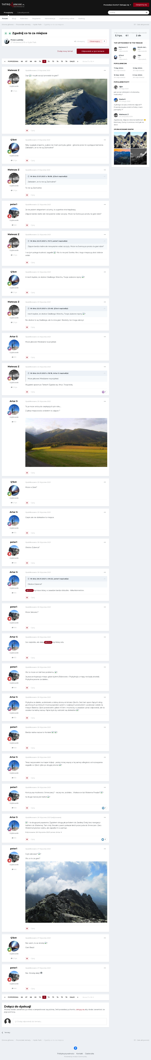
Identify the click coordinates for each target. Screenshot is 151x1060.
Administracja (50, 18)
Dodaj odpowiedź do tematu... (29, 1021)
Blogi (14, 18)
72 (49, 61)
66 (22, 61)
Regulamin (36, 18)
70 (40, 61)
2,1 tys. (14, 160)
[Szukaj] (146, 12)
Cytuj (33, 130)
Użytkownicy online (66, 18)
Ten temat (137, 12)
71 (44, 61)
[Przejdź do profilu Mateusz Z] (14, 78)
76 (66, 61)
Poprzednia (13, 61)
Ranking (81, 18)
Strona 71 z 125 (88, 61)
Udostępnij (80, 41)
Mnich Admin (143, 47)
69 (35, 61)
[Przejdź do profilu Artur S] (14, 345)
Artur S (14, 336)
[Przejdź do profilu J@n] (134, 57)
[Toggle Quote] (29, 176)
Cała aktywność (23, 12)
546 (14, 225)
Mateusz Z (13, 70)
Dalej (72, 61)
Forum (5, 18)
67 (26, 61)
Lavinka (19, 40)
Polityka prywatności (65, 1054)
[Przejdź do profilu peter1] (14, 212)
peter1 (13, 204)
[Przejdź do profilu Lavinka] (6, 41)
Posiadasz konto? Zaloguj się (117, 5)
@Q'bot (30, 590)
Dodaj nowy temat (65, 51)
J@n (139, 55)
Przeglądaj (8, 12)
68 (31, 61)
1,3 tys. (14, 91)
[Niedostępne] (66, 892)
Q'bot (13, 139)
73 (53, 61)
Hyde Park (31, 42)
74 (57, 61)
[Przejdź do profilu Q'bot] (14, 148)
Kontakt (79, 1054)
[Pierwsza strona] (4, 61)
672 (14, 357)
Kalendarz (24, 18)
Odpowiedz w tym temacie (93, 51)
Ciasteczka (89, 1054)
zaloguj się (80, 1009)
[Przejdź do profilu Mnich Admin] (134, 49)
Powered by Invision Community (75, 1056)
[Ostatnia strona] (77, 61)
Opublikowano (37, 70)
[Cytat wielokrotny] (27, 130)
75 (62, 61)
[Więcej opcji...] (105, 70)
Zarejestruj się (141, 5)
